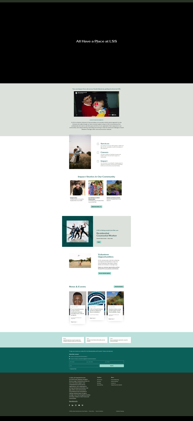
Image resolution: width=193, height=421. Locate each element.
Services (105, 143)
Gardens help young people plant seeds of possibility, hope (115, 310)
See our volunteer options (104, 273)
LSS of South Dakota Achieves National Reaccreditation (96, 310)
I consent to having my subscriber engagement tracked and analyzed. (83, 358)
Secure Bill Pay (100, 385)
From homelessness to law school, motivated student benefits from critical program (77, 312)
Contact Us (113, 383)
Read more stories (96, 206)
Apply (99, 242)
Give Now (99, 381)
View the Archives (119, 286)
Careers (104, 152)
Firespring (122, 411)
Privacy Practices (114, 381)
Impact (104, 161)
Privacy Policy (91, 411)
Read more (74, 322)
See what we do (73, 401)
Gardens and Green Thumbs (113, 197)
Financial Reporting (115, 379)
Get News (99, 383)
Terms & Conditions (99, 411)
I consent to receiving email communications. (79, 356)
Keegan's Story (73, 197)
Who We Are (99, 379)
